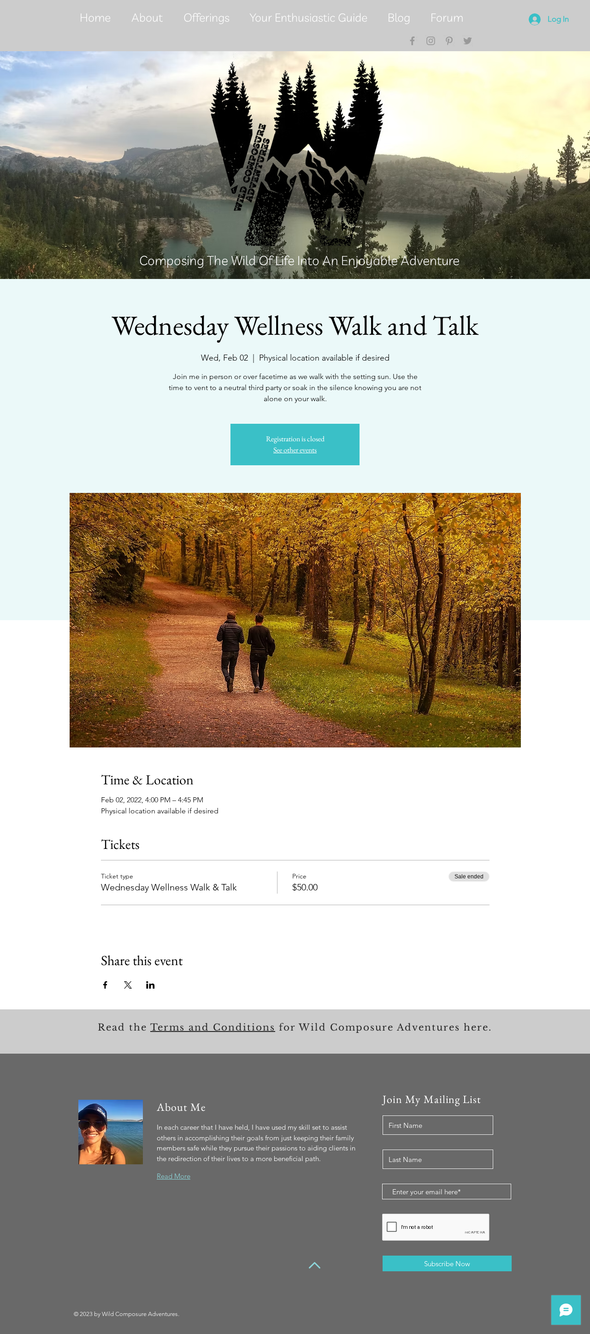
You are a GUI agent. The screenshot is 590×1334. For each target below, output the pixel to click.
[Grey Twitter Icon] (467, 41)
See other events (295, 450)
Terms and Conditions (212, 1027)
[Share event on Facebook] (105, 985)
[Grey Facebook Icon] (412, 41)
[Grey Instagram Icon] (431, 41)
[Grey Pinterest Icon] (449, 41)
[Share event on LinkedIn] (150, 985)
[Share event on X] (128, 985)
